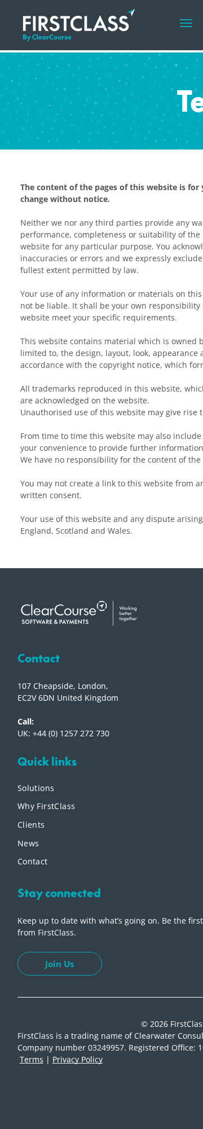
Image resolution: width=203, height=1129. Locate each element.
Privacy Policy (77, 1059)
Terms (31, 1059)
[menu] (186, 23)
